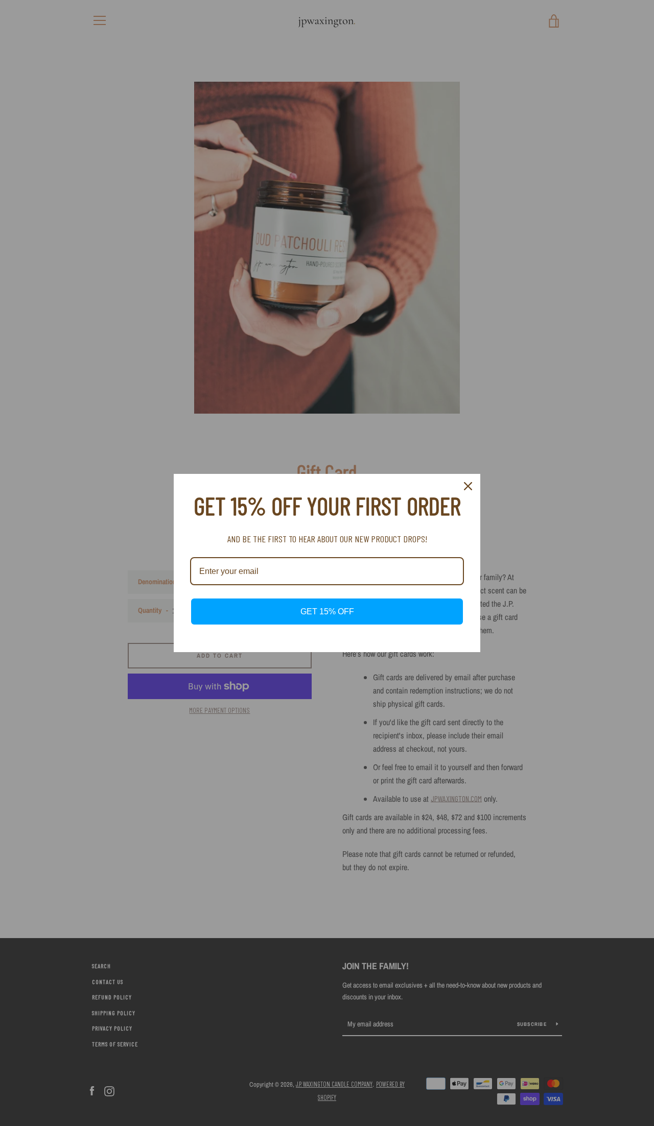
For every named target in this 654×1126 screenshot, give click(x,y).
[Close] (468, 486)
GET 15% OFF (327, 611)
